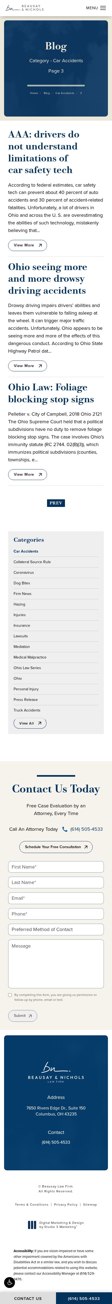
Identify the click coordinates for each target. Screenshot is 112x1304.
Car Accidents (64, 93)
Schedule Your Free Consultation (53, 847)
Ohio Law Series (27, 667)
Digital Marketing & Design (61, 1225)
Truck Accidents (27, 709)
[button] (9, 1282)
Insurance (22, 625)
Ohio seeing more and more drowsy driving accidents (47, 279)
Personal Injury (26, 688)
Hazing (19, 603)
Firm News (23, 593)
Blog (47, 93)
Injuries (20, 614)
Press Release (26, 699)
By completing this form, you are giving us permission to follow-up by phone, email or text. (55, 997)
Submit (20, 1015)
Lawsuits (21, 635)
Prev (56, 503)
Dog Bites (22, 582)
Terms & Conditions (32, 1204)
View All (26, 723)
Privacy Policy (66, 1204)
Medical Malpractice (30, 656)
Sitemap (90, 1204)
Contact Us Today (56, 789)
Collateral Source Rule (32, 561)
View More (24, 245)
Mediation (22, 646)
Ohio (18, 678)
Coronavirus (24, 572)
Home (34, 93)
